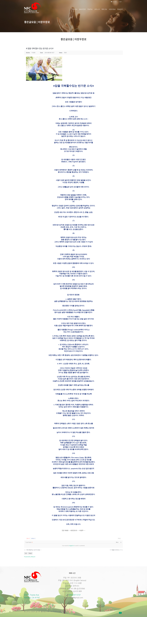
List (26, 553)
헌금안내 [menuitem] (119, 9)
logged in (71, 545)
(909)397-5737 (75, 595)
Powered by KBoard (29, 556)
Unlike (33, 538)
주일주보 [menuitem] (90, 9)
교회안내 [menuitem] (74, 9)
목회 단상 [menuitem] (104, 9)
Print (119, 538)
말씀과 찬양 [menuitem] (82, 9)
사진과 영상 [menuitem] (112, 9)
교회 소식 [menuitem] (97, 9)
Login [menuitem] (120, 1)
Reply (30, 553)
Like (28, 538)
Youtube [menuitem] (114, 1)
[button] (120, 612)
